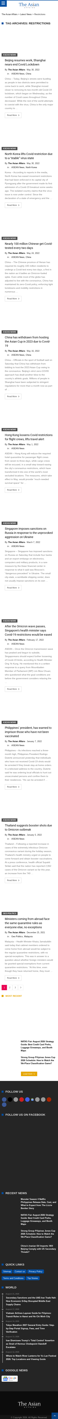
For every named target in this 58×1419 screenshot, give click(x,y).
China (28, 74)
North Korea (31, 167)
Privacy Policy (35, 1271)
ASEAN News (9, 55)
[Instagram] (27, 1099)
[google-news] (32, 1099)
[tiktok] (37, 1099)
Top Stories (32, 1278)
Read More (12, 115)
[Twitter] (10, 1099)
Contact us (20, 1271)
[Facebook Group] (4, 1104)
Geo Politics (9, 913)
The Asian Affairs (16, 70)
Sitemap (7, 1271)
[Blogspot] (43, 1099)
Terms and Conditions (13, 1278)
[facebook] (4, 1099)
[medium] (16, 1099)
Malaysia (28, 936)
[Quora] (49, 1099)
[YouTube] (21, 1099)
